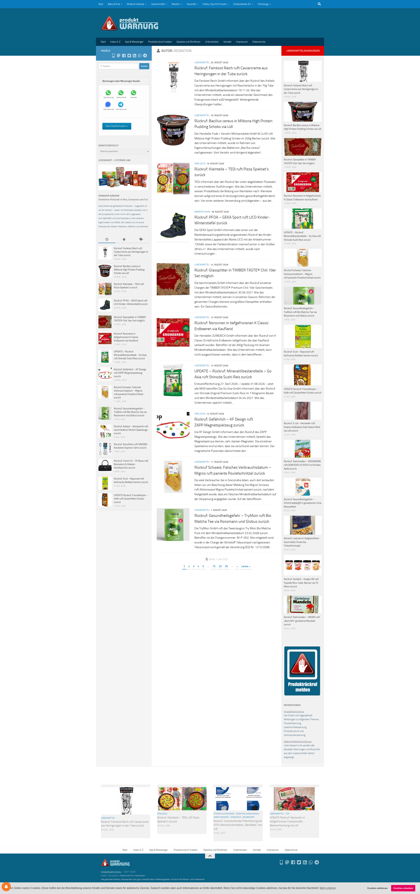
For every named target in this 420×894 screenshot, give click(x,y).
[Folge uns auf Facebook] (124, 56)
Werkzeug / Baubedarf (242, 817)
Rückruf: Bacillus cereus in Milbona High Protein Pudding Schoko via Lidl (129, 270)
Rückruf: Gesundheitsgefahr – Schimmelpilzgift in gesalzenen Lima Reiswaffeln (302, 503)
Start (100, 4)
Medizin (176, 4)
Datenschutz (258, 41)
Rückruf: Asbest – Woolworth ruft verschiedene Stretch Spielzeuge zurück (131, 430)
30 (226, 566)
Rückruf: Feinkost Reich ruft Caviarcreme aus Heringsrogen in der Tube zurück (131, 252)
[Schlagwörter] (140, 239)
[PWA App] (113, 56)
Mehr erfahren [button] (328, 888)
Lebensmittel (158, 4)
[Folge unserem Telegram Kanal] (145, 56)
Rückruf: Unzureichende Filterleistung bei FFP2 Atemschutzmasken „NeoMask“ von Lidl (237, 824)
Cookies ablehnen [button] (377, 888)
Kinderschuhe (202, 211)
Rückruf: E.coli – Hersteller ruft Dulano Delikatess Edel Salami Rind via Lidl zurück (302, 427)
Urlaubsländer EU (242, 4)
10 (213, 566)
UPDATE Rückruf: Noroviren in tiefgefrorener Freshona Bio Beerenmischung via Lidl (287, 821)
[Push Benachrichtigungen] (6, 886)
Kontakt (227, 41)
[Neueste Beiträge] (106, 239)
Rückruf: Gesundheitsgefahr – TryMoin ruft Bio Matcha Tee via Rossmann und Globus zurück (130, 412)
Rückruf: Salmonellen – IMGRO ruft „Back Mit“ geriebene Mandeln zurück (302, 621)
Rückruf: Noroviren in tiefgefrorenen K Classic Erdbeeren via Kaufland (126, 337)
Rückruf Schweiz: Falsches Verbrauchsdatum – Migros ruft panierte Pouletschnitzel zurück (302, 274)
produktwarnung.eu (294, 711)
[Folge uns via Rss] (134, 56)
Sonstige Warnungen (247, 813)
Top (287, 813)
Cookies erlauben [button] (403, 888)
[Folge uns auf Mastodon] (119, 56)
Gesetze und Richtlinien (188, 41)
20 (220, 566)
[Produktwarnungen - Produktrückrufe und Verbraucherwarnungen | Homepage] (130, 23)
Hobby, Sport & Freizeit (214, 4)
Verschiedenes (221, 817)
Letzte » (245, 566)
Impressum (242, 41)
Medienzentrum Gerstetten (132, 875)
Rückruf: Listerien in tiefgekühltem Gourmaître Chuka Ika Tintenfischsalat (301, 542)
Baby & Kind (114, 4)
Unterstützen (212, 41)
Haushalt (191, 4)
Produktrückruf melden (160, 41)
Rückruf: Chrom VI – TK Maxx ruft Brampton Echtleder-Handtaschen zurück (131, 464)
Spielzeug (200, 163)
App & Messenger (134, 41)
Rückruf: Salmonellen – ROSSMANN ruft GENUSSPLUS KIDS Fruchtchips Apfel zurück (302, 465)
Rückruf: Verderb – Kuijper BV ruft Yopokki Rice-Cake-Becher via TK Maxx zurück (301, 583)
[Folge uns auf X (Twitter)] (129, 56)
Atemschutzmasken (223, 813)
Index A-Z (115, 41)
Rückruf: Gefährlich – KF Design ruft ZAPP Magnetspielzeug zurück (130, 373)
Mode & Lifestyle (135, 4)
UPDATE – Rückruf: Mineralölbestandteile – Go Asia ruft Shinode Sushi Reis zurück (130, 355)
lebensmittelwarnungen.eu (298, 741)
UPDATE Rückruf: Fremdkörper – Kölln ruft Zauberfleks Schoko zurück (131, 499)
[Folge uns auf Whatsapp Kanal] (140, 56)
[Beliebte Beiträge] (123, 239)
